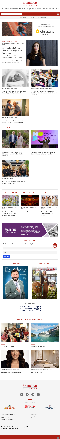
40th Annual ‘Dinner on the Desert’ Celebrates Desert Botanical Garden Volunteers (12, 154)
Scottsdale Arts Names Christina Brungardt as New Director (12, 50)
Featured (17, 43)
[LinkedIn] (32, 394)
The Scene (4, 149)
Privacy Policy (34, 416)
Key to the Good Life (36, 369)
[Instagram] (38, 394)
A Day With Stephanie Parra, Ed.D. (11, 373)
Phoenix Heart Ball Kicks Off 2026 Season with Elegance (48, 213)
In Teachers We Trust (7, 346)
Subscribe (6, 256)
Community (12, 43)
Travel (37, 343)
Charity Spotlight (5, 343)
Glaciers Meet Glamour (38, 346)
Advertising (42, 17)
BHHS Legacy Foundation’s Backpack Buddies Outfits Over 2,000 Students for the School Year (44, 93)
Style (53, 207)
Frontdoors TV (23, 17)
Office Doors (9, 369)
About (33, 17)
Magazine (31, 207)
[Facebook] (27, 394)
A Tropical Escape (26, 212)
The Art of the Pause (37, 373)
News (8, 88)
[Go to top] (58, 438)
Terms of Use (34, 418)
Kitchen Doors (24, 207)
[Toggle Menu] (58, 14)
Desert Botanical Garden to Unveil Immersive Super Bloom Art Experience (10, 213)
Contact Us (34, 414)
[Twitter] (21, 394)
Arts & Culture (5, 43)
